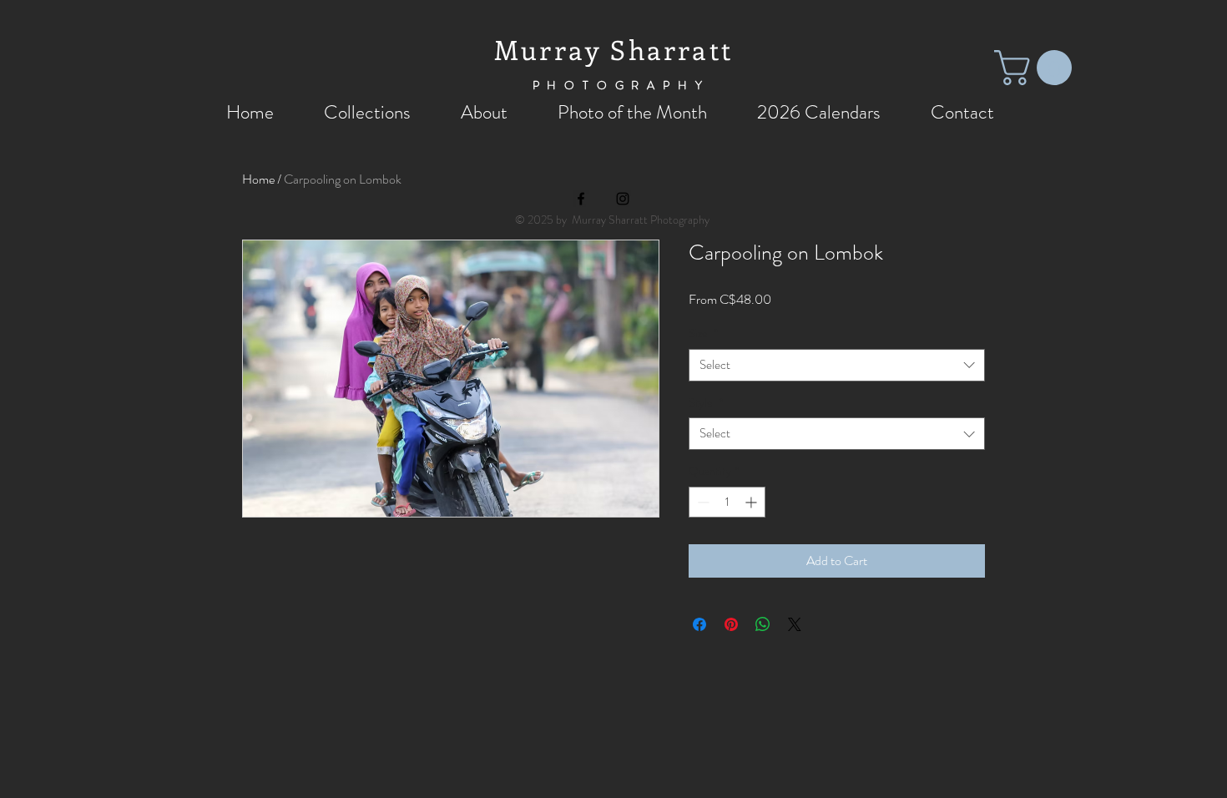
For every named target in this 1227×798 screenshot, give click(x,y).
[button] (1037, 67)
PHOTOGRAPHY (621, 85)
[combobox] (837, 365)
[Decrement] (701, 502)
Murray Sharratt (613, 49)
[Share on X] (795, 624)
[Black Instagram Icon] (622, 198)
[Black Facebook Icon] (581, 198)
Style (706, 403)
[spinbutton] (727, 502)
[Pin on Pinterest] (731, 624)
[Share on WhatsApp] (763, 624)
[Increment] (752, 502)
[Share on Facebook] (699, 624)
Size (703, 333)
